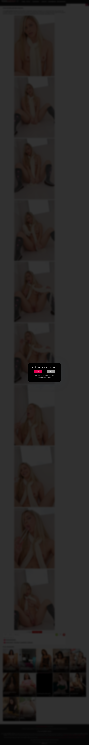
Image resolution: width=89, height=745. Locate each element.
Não (51, 371)
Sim (38, 371)
